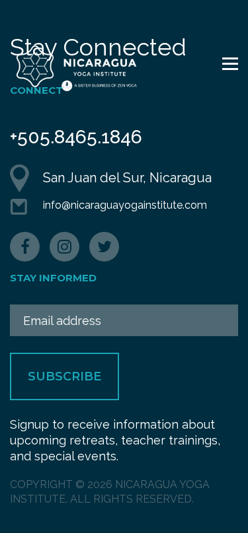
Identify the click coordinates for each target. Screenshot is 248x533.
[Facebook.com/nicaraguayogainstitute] (25, 247)
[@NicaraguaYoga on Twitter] (104, 247)
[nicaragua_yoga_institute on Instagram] (64, 247)
